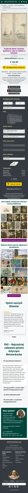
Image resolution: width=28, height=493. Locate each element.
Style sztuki (10, 5)
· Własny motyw (18, 453)
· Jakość (16, 457)
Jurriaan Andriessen (7, 7)
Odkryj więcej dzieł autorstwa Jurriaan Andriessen (14, 240)
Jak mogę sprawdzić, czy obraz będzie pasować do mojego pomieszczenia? (14, 389)
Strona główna (4, 5)
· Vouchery (17, 460)
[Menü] (1, 1)
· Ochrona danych (5, 460)
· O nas (3, 467)
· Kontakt (4, 455)
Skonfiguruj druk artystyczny (15, 67)
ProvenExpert (9, 330)
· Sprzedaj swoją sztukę (19, 455)
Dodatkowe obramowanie (7, 106)
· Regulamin (4, 459)
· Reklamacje (4, 465)
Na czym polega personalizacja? (12, 361)
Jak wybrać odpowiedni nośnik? (12, 395)
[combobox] (14, 108)
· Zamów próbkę (18, 462)
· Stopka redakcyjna (6, 457)
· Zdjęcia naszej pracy (19, 459)
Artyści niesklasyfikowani (19, 5)
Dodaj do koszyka (15, 184)
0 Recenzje (17, 93)
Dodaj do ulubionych (15, 90)
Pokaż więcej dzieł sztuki (14, 295)
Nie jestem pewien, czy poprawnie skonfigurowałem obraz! (13, 401)
